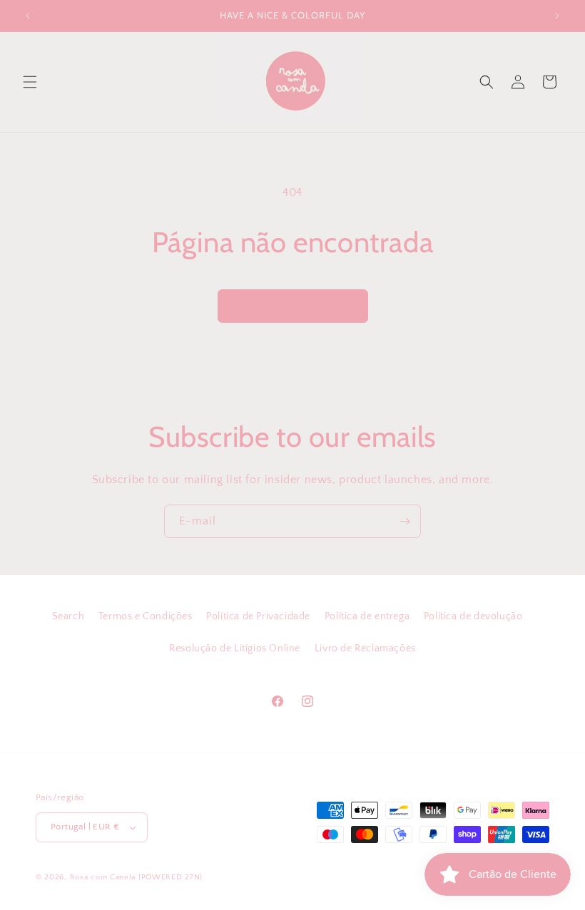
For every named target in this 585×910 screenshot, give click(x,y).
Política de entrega (367, 616)
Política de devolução (473, 616)
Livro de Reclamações (365, 648)
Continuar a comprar (293, 306)
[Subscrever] (404, 521)
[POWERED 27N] (170, 877)
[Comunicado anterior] (28, 15)
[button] (30, 82)
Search (68, 616)
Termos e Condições (145, 616)
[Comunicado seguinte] (557, 15)
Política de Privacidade (258, 616)
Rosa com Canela (103, 877)
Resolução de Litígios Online (234, 648)
